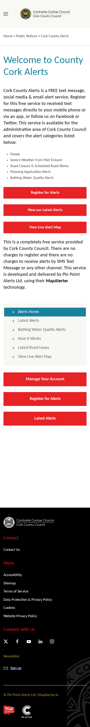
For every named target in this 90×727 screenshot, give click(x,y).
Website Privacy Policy (20, 616)
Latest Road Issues (33, 348)
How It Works (29, 339)
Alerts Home (28, 312)
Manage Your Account (45, 379)
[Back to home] (45, 14)
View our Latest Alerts (45, 210)
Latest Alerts (28, 321)
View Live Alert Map (45, 227)
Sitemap (9, 583)
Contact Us (11, 550)
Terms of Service (15, 591)
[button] (5, 14)
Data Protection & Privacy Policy (27, 600)
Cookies (9, 608)
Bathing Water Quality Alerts (42, 330)
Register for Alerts (45, 193)
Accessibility (12, 575)
